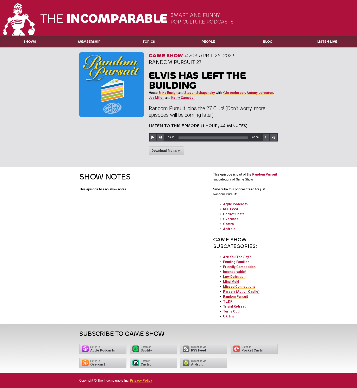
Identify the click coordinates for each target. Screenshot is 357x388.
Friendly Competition (239, 267)
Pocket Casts (233, 214)
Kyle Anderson (234, 93)
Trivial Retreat (234, 306)
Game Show (166, 55)
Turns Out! (231, 311)
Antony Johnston (260, 93)
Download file (166, 151)
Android (229, 229)
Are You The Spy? (237, 257)
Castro (228, 224)
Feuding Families (236, 262)
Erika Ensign (167, 93)
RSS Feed (230, 209)
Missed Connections (239, 287)
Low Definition (234, 277)
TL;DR (227, 301)
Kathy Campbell (183, 98)
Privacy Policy (141, 380)
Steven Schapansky (199, 93)
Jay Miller (156, 98)
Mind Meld (231, 282)
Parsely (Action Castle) (241, 292)
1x (266, 137)
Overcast (230, 219)
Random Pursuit (264, 174)
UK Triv (228, 316)
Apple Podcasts (235, 204)
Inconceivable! (234, 272)
